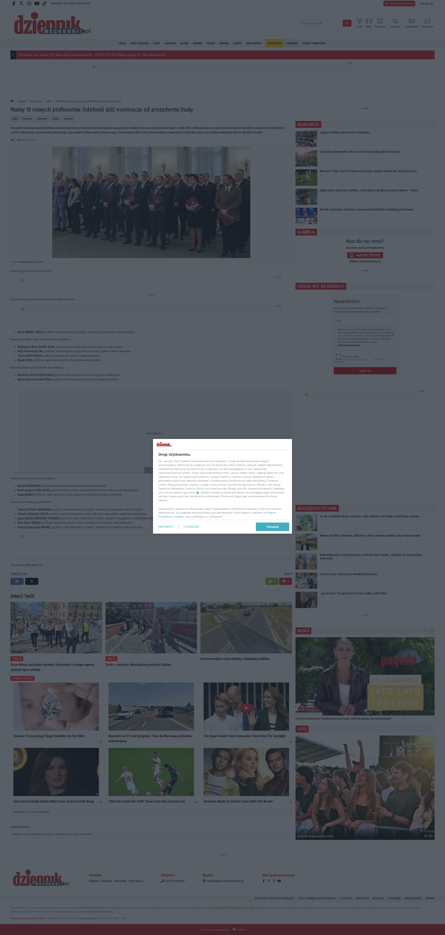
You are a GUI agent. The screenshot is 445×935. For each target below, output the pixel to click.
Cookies (179, 516)
